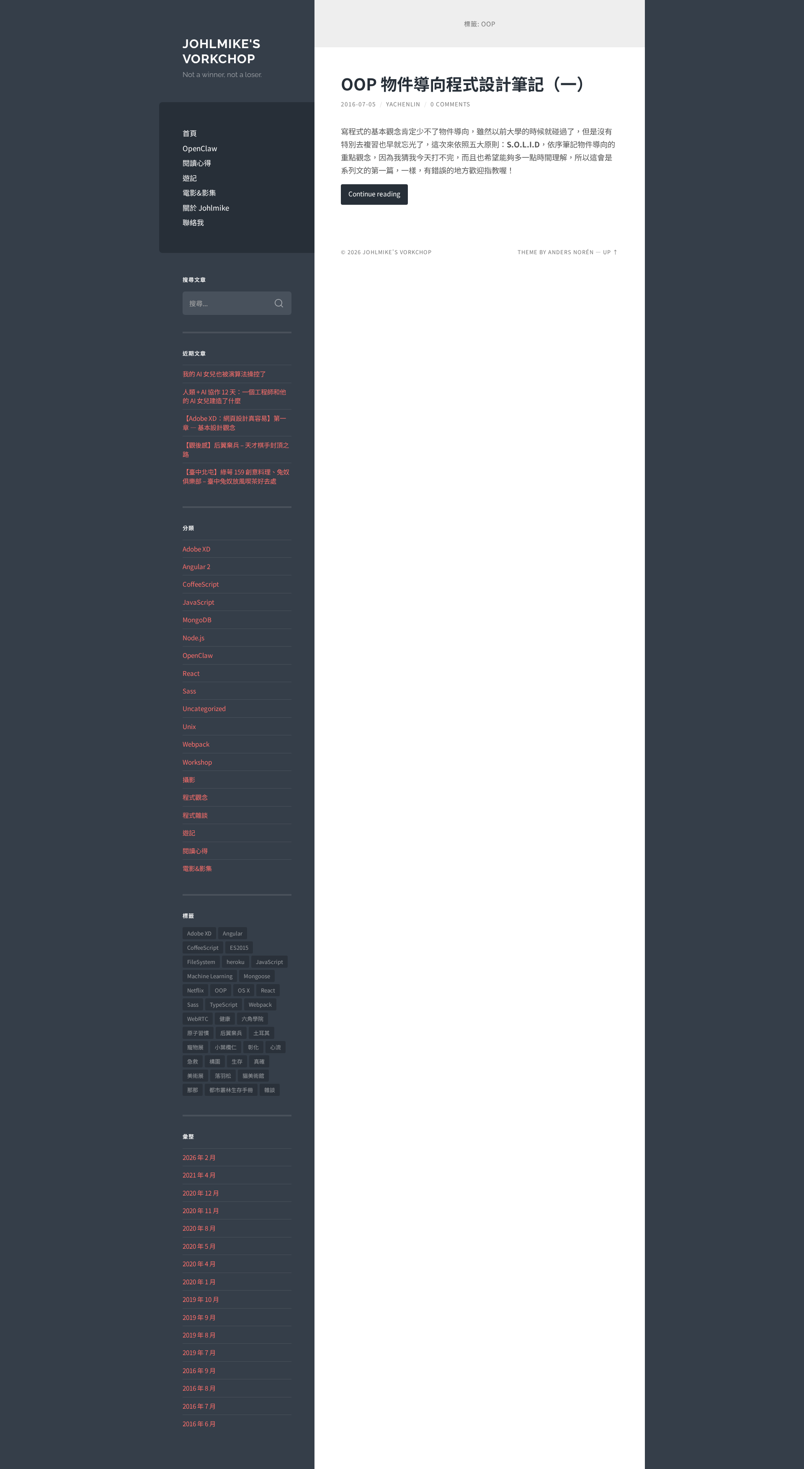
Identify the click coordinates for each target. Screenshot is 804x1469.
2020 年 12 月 (201, 1192)
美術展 (195, 1076)
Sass (189, 690)
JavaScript (198, 601)
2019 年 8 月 (199, 1334)
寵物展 (195, 1047)
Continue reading (374, 193)
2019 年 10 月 (201, 1299)
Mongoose (257, 976)
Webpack (196, 743)
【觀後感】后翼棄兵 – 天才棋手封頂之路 (236, 449)
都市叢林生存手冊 (231, 1090)
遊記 (190, 178)
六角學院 (252, 1019)
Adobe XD (197, 548)
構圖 (214, 1061)
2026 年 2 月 (199, 1157)
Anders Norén (571, 252)
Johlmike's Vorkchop (221, 51)
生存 (237, 1061)
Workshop (197, 761)
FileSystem (201, 962)
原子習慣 (198, 1033)
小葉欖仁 (226, 1047)
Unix (189, 726)
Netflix (195, 990)
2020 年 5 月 (199, 1245)
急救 (192, 1061)
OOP (221, 990)
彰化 (253, 1047)
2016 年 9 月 (199, 1370)
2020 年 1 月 (199, 1281)
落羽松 (223, 1076)
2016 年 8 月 (199, 1387)
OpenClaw (200, 148)
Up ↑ (610, 252)
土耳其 (261, 1033)
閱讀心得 (197, 162)
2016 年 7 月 (199, 1405)
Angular (232, 933)
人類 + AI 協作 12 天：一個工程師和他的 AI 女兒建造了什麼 (234, 396)
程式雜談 (195, 815)
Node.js (193, 637)
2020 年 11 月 (201, 1210)
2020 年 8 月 (199, 1227)
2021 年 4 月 (199, 1174)
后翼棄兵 (231, 1033)
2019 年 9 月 (199, 1317)
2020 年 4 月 (199, 1263)
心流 (275, 1047)
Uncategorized (204, 708)
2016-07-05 (358, 104)
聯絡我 (193, 222)
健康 (224, 1019)
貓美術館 (253, 1076)
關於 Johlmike (206, 207)
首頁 (190, 133)
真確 (259, 1061)
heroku (236, 962)
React (191, 673)
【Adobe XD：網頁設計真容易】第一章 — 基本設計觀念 (234, 422)
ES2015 (239, 947)
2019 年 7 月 (199, 1352)
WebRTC (197, 1019)
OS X (244, 990)
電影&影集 (199, 192)
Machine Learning (209, 976)
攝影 (189, 779)
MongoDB (197, 619)
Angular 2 (196, 566)
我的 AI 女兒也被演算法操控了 (224, 373)
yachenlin (403, 104)
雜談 (269, 1090)
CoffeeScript (201, 583)
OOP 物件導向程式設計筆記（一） (467, 83)
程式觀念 (195, 797)
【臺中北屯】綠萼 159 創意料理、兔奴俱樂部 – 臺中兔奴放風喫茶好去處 (236, 476)
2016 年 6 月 (199, 1423)
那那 (192, 1090)
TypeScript (223, 1004)
